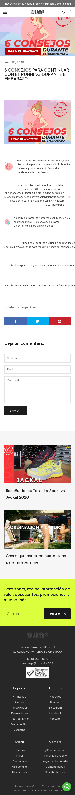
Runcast (55, 702)
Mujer (19, 755)
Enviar (16, 410)
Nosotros (55, 696)
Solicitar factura (55, 772)
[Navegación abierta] (5, 12)
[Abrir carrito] (70, 12)
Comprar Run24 (55, 767)
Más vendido (20, 767)
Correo (19, 702)
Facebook (55, 713)
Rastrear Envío (20, 719)
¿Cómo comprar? (55, 750)
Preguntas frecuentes (55, 761)
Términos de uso (51, 786)
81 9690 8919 (39, 659)
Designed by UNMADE (50, 790)
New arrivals (19, 772)
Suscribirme (57, 613)
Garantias (20, 730)
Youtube (55, 719)
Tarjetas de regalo (55, 755)
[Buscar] (63, 12)
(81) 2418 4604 (43, 663)
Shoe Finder (19, 707)
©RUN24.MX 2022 (23, 790)
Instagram (55, 707)
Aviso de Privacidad (25, 786)
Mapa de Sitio (19, 724)
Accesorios (20, 761)
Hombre (20, 750)
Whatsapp (19, 696)
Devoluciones (19, 713)
